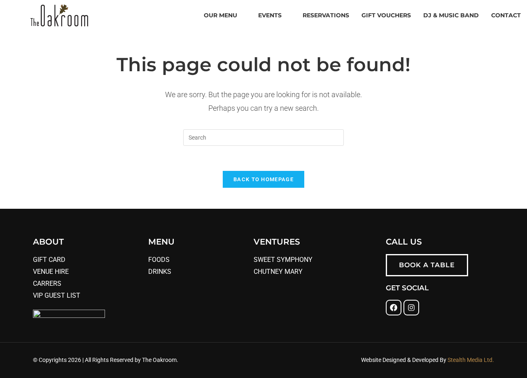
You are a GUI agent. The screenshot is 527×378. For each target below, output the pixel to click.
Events (270, 15)
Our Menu (220, 15)
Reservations (326, 15)
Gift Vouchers (386, 15)
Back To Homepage (263, 179)
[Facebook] (393, 307)
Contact (506, 15)
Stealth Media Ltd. (470, 360)
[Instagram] (411, 307)
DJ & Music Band (451, 15)
